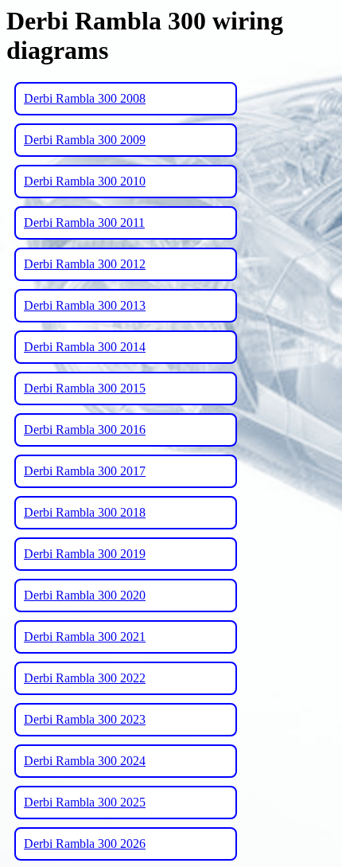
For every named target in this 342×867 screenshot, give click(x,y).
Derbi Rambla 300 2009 (85, 139)
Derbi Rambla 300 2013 (85, 305)
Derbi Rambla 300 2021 (85, 636)
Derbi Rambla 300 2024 (85, 760)
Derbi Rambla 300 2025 (85, 802)
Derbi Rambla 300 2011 (84, 222)
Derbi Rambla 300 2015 (85, 388)
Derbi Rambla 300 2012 (85, 264)
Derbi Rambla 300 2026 (85, 843)
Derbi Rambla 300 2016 (85, 429)
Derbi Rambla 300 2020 (85, 595)
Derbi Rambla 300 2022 (85, 678)
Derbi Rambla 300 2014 (85, 346)
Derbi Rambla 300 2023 (85, 719)
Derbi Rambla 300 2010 (85, 181)
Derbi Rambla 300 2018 (85, 512)
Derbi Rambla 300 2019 (85, 553)
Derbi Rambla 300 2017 (85, 471)
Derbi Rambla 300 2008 (85, 98)
